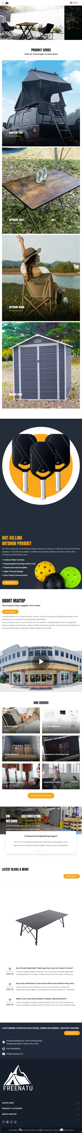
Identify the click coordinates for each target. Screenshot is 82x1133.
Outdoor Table (16, 220)
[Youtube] (15, 1122)
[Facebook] (3, 1122)
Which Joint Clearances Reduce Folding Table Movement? (41, 999)
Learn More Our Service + (41, 795)
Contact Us (72, 1033)
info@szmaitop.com (14, 1054)
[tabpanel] (41, 820)
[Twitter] (11, 1122)
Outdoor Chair (16, 307)
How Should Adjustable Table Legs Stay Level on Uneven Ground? (44, 968)
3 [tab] (44, 851)
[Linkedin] (7, 1122)
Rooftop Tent (16, 133)
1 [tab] (41, 831)
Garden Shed (15, 394)
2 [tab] (41, 851)
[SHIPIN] (41, 661)
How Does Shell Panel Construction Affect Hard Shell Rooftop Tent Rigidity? (46, 983)
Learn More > (41, 23)
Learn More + (10, 582)
